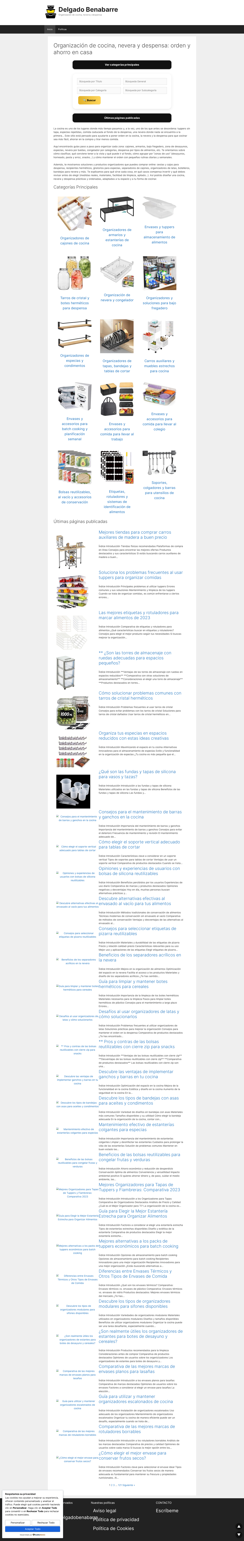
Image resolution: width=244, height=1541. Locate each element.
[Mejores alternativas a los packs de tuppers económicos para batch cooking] (77, 1249)
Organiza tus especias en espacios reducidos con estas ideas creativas (134, 735)
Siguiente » (128, 1485)
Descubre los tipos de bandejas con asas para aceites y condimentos (139, 1100)
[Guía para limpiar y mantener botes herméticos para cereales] (77, 988)
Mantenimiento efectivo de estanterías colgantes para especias (136, 1127)
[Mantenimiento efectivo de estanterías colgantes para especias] (77, 1131)
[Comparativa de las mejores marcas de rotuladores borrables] (77, 1433)
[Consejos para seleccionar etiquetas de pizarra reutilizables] (77, 935)
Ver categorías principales (122, 64)
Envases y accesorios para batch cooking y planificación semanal (75, 429)
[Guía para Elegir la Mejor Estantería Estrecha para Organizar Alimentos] (77, 1217)
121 (120, 1485)
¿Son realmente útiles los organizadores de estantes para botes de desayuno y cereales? (141, 1336)
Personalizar (18, 1522)
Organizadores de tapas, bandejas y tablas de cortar (117, 366)
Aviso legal (104, 1510)
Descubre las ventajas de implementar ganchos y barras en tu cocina (136, 1074)
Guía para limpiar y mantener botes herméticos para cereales (133, 984)
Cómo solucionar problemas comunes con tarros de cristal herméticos (140, 695)
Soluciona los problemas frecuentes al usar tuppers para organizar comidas (141, 575)
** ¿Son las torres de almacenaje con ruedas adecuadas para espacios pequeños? (135, 657)
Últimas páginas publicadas (122, 117)
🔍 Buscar (89, 100)
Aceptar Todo (32, 1529)
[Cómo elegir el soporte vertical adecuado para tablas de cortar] (77, 848)
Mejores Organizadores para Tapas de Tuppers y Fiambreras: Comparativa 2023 (139, 1187)
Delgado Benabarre (88, 9)
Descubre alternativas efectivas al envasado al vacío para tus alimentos (135, 901)
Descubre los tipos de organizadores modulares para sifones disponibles (134, 1304)
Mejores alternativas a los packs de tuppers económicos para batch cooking (138, 1243)
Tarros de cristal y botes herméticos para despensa (74, 303)
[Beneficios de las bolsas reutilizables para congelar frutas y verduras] (77, 1163)
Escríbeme (167, 1510)
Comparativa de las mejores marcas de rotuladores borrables (137, 1429)
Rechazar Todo (46, 1522)
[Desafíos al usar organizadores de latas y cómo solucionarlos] (77, 1018)
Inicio (50, 29)
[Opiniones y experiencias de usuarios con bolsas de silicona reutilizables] (77, 876)
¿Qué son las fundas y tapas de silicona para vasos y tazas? (137, 774)
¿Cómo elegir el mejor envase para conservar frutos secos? (132, 1455)
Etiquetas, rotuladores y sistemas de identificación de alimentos (117, 501)
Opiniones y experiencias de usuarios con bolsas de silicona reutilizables (139, 871)
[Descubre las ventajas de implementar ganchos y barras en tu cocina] (77, 1080)
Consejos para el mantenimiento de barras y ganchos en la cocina (140, 814)
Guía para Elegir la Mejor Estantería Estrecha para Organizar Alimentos (133, 1213)
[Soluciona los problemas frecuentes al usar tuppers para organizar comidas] (77, 592)
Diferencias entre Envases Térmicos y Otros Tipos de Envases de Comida (135, 1274)
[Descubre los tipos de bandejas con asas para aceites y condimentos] (77, 1104)
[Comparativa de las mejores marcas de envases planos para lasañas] (77, 1374)
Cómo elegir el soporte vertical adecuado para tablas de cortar (139, 844)
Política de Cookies (113, 1528)
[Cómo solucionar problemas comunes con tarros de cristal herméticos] (77, 713)
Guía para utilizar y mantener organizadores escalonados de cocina (136, 1399)
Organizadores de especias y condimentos (74, 360)
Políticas (62, 29)
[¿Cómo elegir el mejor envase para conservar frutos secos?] (77, 1459)
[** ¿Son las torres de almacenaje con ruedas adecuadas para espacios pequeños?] (77, 673)
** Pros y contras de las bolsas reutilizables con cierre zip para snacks (137, 1044)
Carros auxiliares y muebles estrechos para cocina (159, 366)
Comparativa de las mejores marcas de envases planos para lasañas (137, 1369)
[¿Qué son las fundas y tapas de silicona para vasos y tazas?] (77, 792)
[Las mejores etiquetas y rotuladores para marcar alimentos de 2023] (77, 633)
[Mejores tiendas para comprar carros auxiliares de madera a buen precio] (77, 552)
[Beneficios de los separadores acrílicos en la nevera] (77, 961)
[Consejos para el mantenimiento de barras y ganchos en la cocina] (77, 818)
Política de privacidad (116, 1519)
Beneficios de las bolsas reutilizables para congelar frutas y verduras (139, 1157)
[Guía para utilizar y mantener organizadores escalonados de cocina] (77, 1404)
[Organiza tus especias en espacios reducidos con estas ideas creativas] (77, 752)
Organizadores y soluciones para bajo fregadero (159, 303)
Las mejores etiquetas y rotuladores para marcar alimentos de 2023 (139, 615)
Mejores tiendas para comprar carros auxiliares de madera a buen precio (135, 535)
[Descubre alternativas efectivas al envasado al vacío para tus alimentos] (77, 905)
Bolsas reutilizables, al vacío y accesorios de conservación (74, 497)
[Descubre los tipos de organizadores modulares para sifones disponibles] (77, 1309)
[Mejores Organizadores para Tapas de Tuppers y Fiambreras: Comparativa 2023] (77, 1193)
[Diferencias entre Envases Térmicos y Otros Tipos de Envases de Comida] (77, 1279)
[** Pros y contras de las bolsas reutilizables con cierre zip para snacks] (77, 1050)
